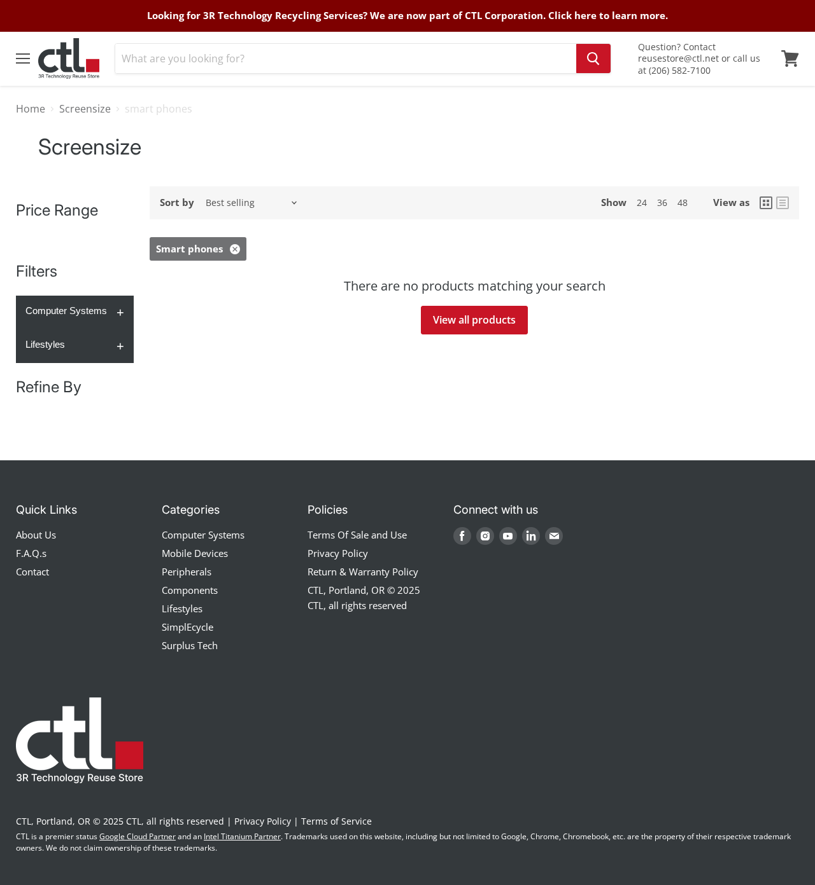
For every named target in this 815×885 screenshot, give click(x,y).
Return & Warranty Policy (363, 571)
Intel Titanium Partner (242, 836)
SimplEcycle (187, 627)
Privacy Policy (338, 553)
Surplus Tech (190, 645)
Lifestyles (45, 344)
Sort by (177, 202)
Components (190, 590)
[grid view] (766, 202)
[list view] (782, 202)
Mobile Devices (195, 553)
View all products (474, 320)
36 (662, 202)
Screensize (85, 108)
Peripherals (186, 571)
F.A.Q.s (31, 553)
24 (642, 202)
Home (30, 108)
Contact (32, 571)
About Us (36, 534)
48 (682, 202)
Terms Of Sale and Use (357, 534)
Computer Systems (66, 310)
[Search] (593, 58)
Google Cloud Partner (137, 836)
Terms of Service (336, 821)
